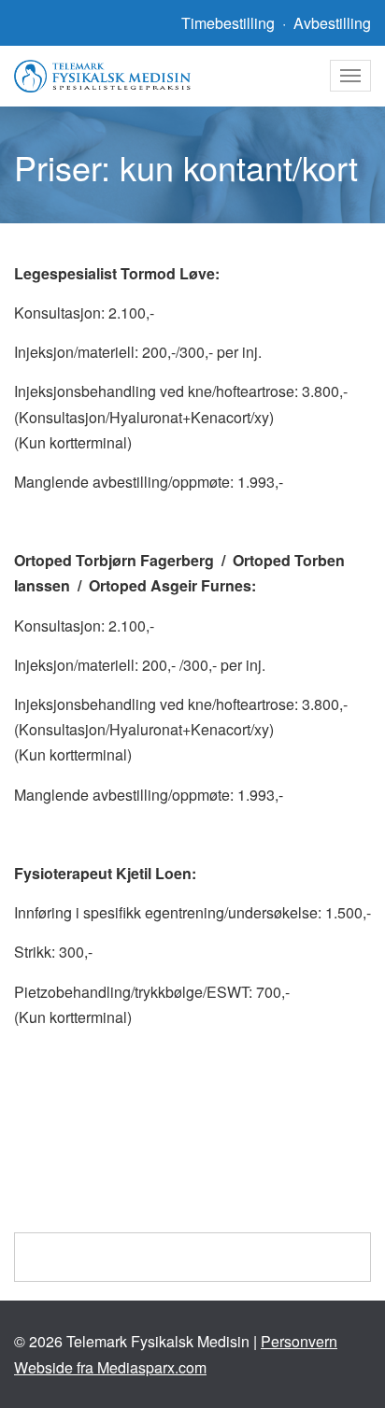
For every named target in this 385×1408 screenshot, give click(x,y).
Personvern (299, 1341)
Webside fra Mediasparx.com (110, 1367)
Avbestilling (332, 23)
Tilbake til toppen (200, 1257)
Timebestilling (228, 23)
